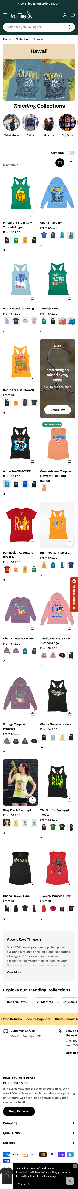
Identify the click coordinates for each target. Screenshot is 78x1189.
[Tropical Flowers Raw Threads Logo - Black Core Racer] (71, 655)
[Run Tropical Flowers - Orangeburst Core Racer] (44, 565)
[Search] (69, 27)
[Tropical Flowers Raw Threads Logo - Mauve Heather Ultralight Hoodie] (53, 655)
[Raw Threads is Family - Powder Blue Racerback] (7, 321)
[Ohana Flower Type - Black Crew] (25, 908)
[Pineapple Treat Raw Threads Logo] (20, 195)
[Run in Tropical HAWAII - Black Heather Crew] (34, 402)
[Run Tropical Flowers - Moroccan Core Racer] (53, 565)
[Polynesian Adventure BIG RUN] (20, 525)
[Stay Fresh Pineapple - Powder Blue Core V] (25, 823)
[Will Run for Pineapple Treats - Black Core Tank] (71, 827)
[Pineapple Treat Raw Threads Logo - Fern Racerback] (16, 240)
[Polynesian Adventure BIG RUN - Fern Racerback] (34, 569)
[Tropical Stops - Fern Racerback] (44, 321)
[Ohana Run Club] (57, 195)
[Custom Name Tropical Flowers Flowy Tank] (57, 443)
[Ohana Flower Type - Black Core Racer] (7, 908)
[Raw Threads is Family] (20, 281)
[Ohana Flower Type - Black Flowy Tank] (16, 908)
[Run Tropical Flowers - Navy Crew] (71, 565)
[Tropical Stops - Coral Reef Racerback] (62, 321)
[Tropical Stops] (57, 281)
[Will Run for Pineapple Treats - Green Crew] (53, 827)
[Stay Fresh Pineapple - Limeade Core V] (7, 823)
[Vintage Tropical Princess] (20, 696)
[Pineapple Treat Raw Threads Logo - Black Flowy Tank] (34, 240)
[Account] (65, 15)
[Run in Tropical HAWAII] (20, 362)
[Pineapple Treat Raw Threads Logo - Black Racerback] (7, 240)
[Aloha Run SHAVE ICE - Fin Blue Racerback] (7, 484)
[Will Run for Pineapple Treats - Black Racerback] (44, 827)
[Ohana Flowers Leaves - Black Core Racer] (44, 737)
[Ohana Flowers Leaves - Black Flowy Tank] (71, 737)
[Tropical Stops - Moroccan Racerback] (71, 321)
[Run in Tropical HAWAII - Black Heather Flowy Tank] (25, 402)
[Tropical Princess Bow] (57, 868)
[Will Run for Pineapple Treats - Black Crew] (62, 827)
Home (7, 39)
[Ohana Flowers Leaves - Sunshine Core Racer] (62, 737)
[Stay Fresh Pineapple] (20, 782)
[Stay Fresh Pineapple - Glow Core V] (16, 823)
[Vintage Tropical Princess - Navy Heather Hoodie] (25, 741)
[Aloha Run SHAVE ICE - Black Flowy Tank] (34, 484)
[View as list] (70, 162)
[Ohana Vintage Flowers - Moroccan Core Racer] (25, 651)
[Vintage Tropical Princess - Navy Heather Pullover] (16, 741)
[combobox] (39, 27)
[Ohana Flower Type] (20, 868)
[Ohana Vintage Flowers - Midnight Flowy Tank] (34, 651)
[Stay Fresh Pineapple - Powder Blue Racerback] (34, 823)
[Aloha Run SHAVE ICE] (20, 443)
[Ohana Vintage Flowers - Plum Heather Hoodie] (7, 651)
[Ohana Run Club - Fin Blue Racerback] (62, 235)
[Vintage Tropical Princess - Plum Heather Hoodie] (7, 741)
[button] (74, 594)
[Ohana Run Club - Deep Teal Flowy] (71, 235)
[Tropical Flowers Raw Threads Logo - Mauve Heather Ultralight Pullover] (44, 655)
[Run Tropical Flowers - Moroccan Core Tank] (62, 565)
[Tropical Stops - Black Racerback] (53, 321)
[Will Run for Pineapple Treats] (57, 782)
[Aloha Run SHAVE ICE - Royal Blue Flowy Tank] (25, 484)
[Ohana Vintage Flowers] (20, 610)
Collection (23, 39)
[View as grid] (59, 162)
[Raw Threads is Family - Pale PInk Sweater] (25, 321)
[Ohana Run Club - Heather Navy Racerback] (53, 235)
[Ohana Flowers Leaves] (57, 696)
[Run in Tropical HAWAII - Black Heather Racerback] (7, 402)
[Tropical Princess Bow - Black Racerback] (62, 908)
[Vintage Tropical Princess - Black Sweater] (34, 741)
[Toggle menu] (5, 15)
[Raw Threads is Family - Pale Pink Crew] (34, 321)
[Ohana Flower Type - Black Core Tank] (34, 908)
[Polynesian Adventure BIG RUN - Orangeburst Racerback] (16, 569)
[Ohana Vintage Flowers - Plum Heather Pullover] (16, 651)
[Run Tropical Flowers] (57, 525)
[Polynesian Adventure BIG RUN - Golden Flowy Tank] (25, 569)
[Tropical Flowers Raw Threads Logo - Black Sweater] (62, 655)
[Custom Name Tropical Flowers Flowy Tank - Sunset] (44, 488)
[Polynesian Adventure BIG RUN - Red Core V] (7, 569)
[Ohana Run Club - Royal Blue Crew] (44, 235)
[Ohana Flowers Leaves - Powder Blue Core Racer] (53, 737)
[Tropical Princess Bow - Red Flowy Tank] (44, 908)
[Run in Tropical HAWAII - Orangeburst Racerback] (16, 402)
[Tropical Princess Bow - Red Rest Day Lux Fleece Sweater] (53, 908)
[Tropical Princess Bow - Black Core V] (71, 908)
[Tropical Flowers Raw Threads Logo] (57, 610)
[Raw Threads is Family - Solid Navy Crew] (16, 321)
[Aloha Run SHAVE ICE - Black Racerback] (16, 484)
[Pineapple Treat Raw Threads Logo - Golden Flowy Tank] (25, 240)
